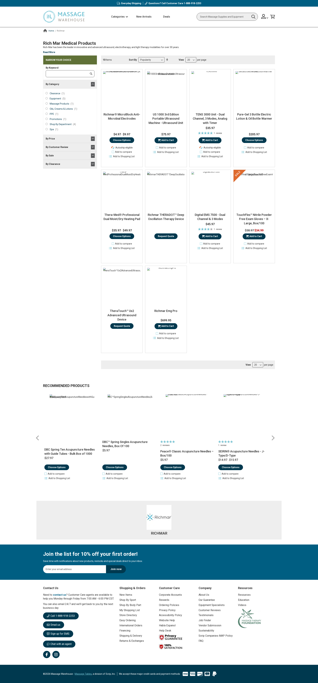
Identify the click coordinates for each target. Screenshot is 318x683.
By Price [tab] (50, 138)
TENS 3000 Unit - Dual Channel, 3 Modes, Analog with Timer (210, 119)
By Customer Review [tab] (57, 147)
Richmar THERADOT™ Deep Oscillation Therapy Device (166, 217)
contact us (59, 594)
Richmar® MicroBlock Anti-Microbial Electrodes (122, 116)
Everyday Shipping (131, 3)
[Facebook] (46, 654)
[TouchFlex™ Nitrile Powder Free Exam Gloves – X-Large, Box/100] (254, 190)
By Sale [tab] (50, 155)
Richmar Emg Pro (165, 311)
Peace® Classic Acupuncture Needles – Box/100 (186, 453)
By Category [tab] (52, 84)
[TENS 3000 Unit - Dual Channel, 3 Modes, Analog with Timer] (210, 89)
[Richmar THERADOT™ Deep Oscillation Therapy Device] (165, 190)
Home (51, 31)
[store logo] (63, 17)
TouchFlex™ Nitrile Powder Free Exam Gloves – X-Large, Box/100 (254, 219)
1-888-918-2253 (192, 3)
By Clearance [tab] (53, 164)
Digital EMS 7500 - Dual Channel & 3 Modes (210, 217)
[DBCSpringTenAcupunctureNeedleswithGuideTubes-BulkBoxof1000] (72, 416)
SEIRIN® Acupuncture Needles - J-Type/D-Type (241, 453)
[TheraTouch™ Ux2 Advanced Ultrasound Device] (121, 286)
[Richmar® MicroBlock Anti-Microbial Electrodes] (121, 89)
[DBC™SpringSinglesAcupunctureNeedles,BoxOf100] (130, 416)
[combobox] (227, 17)
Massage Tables (83, 674)
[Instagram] (56, 654)
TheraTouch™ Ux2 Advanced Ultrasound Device (121, 315)
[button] (264, 17)
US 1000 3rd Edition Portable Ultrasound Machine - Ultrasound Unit (166, 119)
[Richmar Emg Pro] (165, 286)
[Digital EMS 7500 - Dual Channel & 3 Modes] (210, 190)
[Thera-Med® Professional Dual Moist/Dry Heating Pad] (121, 190)
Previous (38, 437)
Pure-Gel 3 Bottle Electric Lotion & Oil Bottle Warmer (254, 116)
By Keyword (52, 67)
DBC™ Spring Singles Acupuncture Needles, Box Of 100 (125, 444)
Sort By (133, 59)
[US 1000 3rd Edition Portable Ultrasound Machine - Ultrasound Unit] (165, 89)
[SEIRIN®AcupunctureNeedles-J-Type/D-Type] (246, 416)
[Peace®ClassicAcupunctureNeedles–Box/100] (188, 416)
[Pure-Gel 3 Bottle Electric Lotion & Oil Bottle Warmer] (254, 89)
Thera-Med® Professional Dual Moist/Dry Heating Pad (122, 217)
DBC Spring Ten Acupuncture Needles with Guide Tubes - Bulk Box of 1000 (69, 452)
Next (273, 437)
